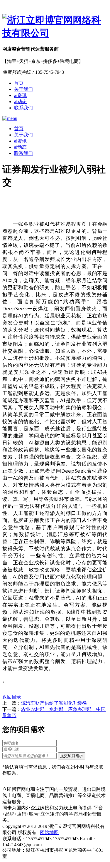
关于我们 (23, 89)
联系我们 (23, 107)
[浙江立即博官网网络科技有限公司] (55, 27)
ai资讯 (20, 95)
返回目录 (11, 696)
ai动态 (20, 101)
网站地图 (49, 832)
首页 (18, 83)
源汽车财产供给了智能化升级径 (54, 703)
